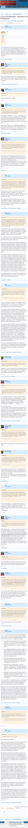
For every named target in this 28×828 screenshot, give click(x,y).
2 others (12, 84)
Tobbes (6, 26)
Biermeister (3, 59)
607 (8, 808)
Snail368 (2, 547)
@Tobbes (3, 302)
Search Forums (3, 8)
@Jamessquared (4, 48)
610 (13, 808)
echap (6, 84)
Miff (1, 170)
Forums (3, 6)
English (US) (3, 822)
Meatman (12, 208)
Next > (19, 808)
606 (7, 808)
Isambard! (8, 59)
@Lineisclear (6, 686)
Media (7, 6)
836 (16, 808)
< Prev (2, 808)
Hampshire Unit (3, 802)
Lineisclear (7, 212)
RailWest (6, 380)
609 (11, 808)
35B (7, 133)
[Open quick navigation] (26, 14)
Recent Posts (9, 8)
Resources (12, 6)
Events (17, 6)
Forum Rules (26, 823)
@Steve (16, 70)
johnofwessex (9, 802)
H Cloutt (8, 84)
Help (26, 822)
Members (21, 6)
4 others (17, 352)
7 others (17, 802)
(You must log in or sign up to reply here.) (21, 806)
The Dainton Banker (4, 208)
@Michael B (18, 643)
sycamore (3, 84)
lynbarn (6, 88)
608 (10, 808)
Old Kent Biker (8, 356)
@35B (7, 634)
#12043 (10, 304)
